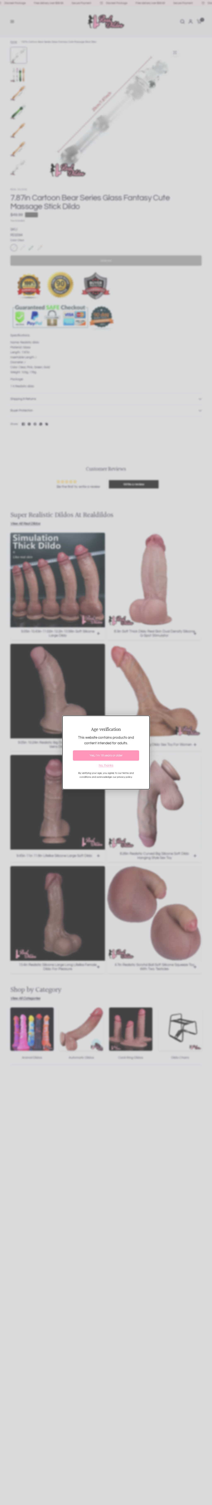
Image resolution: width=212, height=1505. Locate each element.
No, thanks (106, 765)
